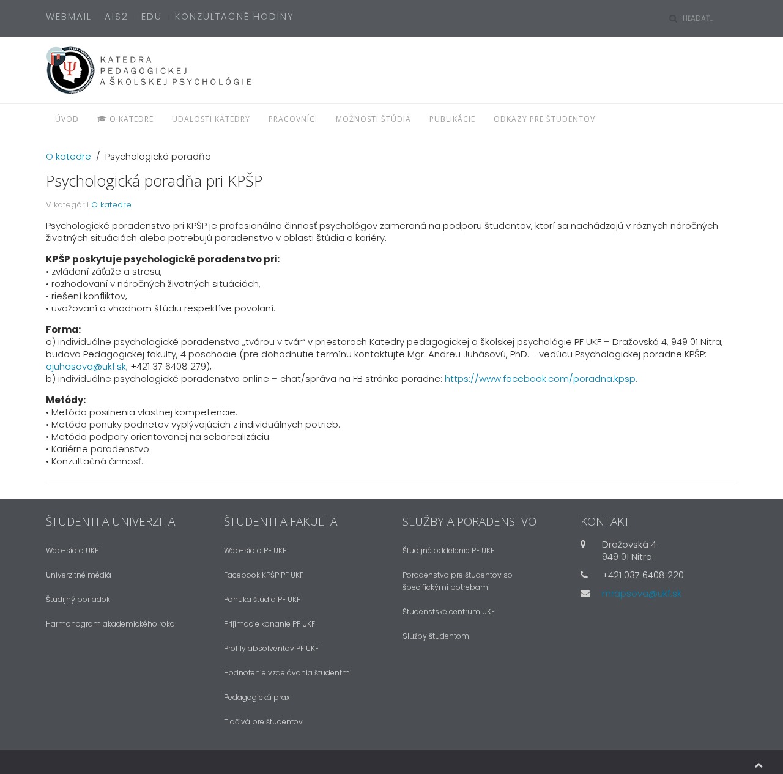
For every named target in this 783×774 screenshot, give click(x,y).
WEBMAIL (69, 16)
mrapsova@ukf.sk (641, 593)
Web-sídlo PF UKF (255, 550)
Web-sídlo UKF (72, 550)
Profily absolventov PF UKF (271, 648)
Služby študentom (436, 636)
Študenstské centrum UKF (449, 611)
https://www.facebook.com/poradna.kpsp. (541, 378)
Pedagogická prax (257, 697)
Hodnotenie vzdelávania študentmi (288, 673)
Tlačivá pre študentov (263, 721)
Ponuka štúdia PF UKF (262, 599)
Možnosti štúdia (373, 119)
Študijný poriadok (78, 599)
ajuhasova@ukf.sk (86, 366)
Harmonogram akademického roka (110, 624)
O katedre (130, 119)
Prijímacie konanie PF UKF (269, 624)
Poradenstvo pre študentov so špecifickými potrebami (458, 581)
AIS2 (116, 16)
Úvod (67, 119)
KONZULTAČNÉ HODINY (234, 16)
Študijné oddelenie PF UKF (448, 550)
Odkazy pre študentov (544, 119)
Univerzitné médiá (78, 575)
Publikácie (452, 119)
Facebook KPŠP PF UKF (263, 575)
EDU (151, 16)
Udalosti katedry (211, 119)
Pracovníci (293, 119)
